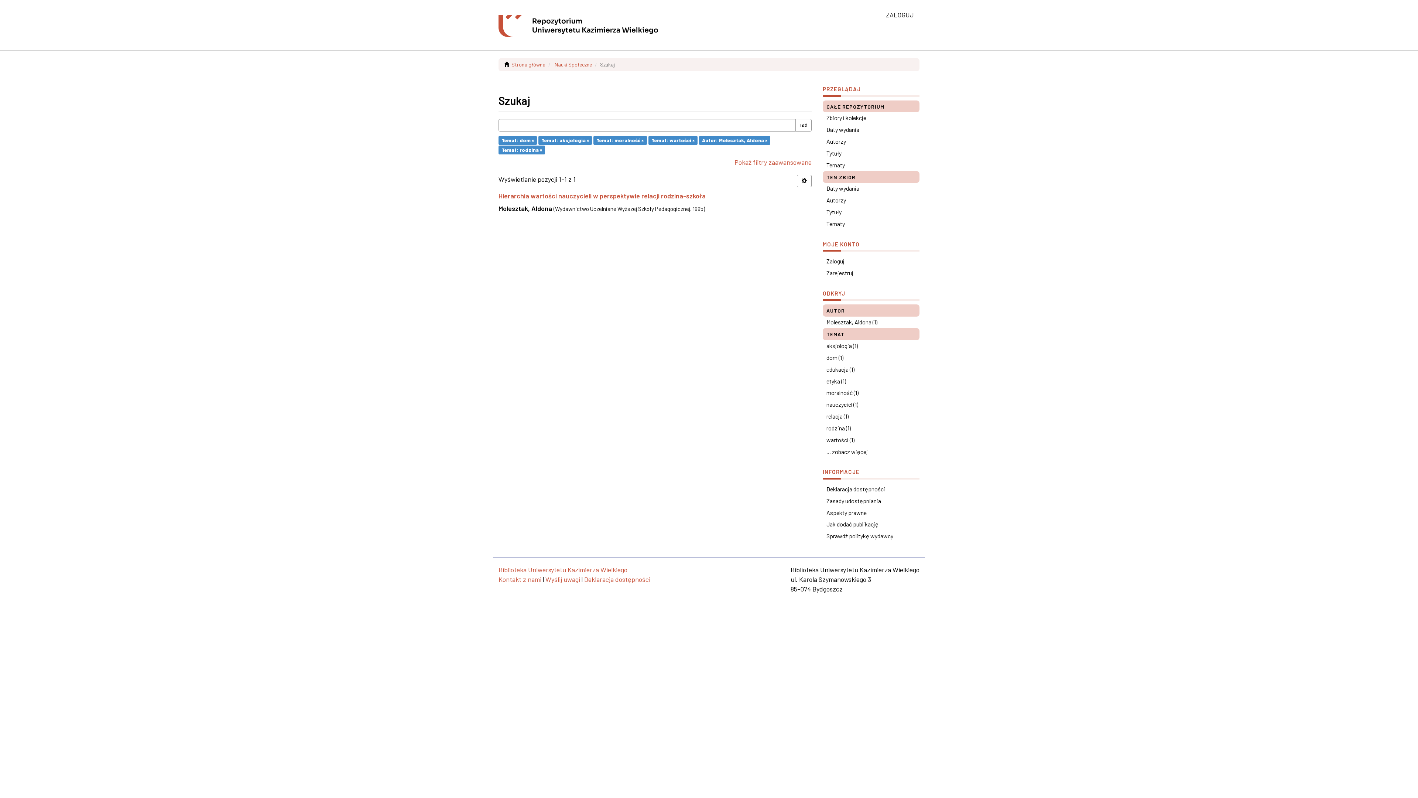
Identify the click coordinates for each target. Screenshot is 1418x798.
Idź (803, 125)
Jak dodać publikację (852, 524)
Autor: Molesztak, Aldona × (734, 140)
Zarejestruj (839, 272)
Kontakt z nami (520, 579)
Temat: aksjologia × (565, 140)
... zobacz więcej (847, 451)
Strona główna (528, 64)
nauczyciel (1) (842, 404)
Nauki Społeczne (573, 64)
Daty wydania (842, 129)
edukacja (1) (840, 369)
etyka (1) (836, 381)
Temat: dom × (517, 140)
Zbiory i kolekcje (846, 117)
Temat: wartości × (673, 140)
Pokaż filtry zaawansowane (773, 162)
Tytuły (834, 153)
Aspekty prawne (846, 512)
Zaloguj (835, 261)
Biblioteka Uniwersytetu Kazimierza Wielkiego (563, 570)
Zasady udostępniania (853, 500)
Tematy (835, 164)
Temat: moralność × (620, 140)
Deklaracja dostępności (855, 488)
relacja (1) (837, 416)
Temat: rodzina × (521, 150)
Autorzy (836, 141)
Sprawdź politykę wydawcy (859, 535)
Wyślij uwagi (562, 579)
